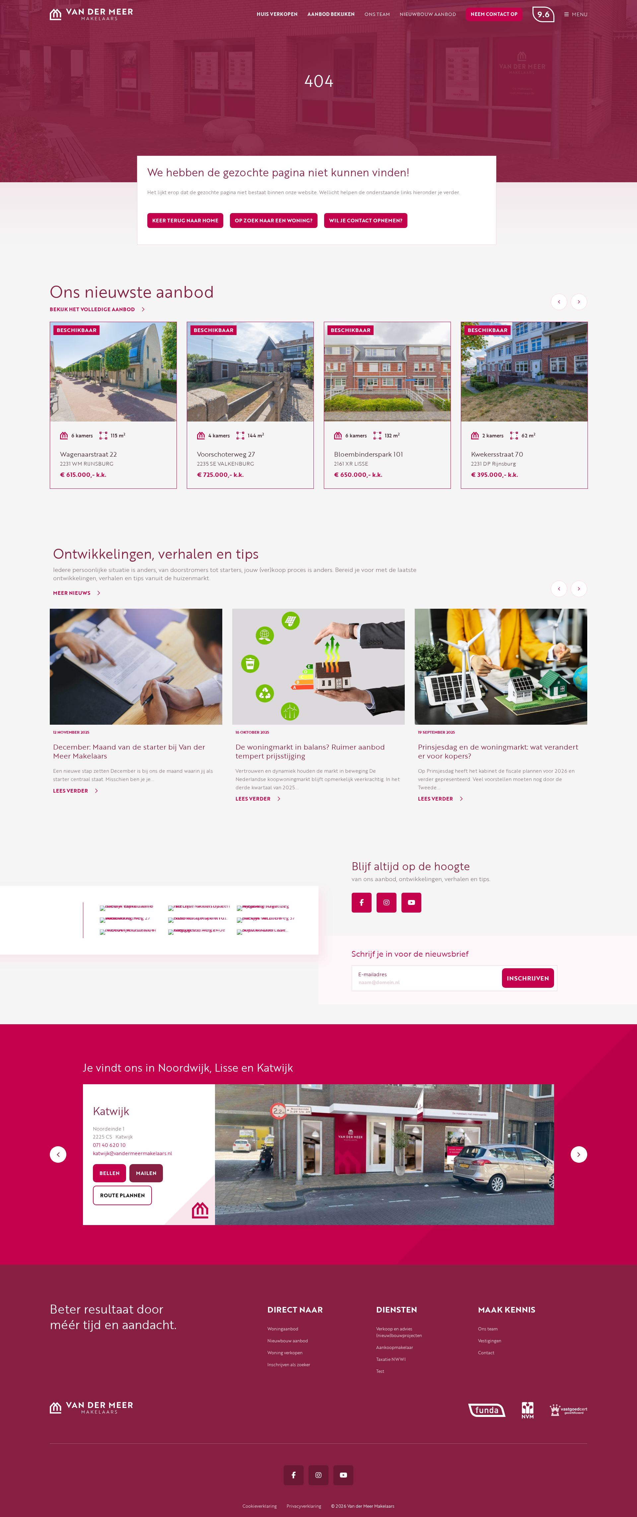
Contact (486, 1352)
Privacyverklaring (304, 1506)
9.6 (543, 14)
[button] (559, 302)
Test (380, 1371)
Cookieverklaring (260, 1506)
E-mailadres (372, 974)
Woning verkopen (285, 1352)
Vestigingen (489, 1340)
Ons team (488, 1328)
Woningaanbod (282, 1328)
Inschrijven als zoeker (288, 1364)
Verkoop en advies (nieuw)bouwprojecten (399, 1332)
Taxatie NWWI (391, 1359)
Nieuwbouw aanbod (287, 1340)
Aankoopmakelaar (394, 1347)
